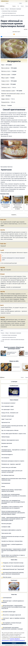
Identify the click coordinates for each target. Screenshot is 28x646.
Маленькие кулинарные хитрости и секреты (13, 461)
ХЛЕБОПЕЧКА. (5, 1)
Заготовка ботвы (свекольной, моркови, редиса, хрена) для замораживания (13, 573)
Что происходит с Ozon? (8, 409)
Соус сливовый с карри (7, 406)
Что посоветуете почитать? (8, 403)
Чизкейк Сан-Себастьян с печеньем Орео (12, 541)
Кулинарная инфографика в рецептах (11, 530)
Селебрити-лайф (6, 526)
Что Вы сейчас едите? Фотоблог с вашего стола (14, 433)
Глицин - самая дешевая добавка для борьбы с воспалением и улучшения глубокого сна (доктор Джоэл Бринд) (14, 519)
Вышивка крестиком (7, 443)
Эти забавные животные (8, 475)
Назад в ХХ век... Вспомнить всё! (10, 412)
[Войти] (11, 1)
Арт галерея (5, 446)
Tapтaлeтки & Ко (6, 422)
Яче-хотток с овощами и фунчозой (12, 615)
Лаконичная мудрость (7, 454)
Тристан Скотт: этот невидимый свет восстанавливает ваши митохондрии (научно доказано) (13, 502)
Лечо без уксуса (7, 577)
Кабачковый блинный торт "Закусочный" (13, 569)
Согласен (14, 643)
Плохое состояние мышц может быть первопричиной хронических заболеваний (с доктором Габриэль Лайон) (13, 513)
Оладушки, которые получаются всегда (13, 562)
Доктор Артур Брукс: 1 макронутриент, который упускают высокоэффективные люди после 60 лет (14, 550)
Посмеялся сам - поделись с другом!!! (11, 464)
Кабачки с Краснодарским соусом (10, 440)
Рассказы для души (6, 523)
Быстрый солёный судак (8, 416)
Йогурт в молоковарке (14, 396)
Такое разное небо (6, 533)
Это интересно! (5, 457)
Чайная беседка (6, 437)
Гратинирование (6, 483)
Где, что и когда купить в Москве (10, 430)
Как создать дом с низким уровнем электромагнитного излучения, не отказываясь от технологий (14, 496)
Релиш (3, 486)
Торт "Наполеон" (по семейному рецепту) (13, 566)
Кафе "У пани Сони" (7, 419)
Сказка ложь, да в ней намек (9, 467)
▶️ (14, 34)
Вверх (2, 330)
